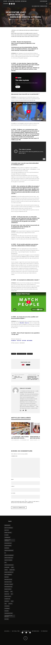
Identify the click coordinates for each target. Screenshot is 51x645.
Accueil (5, 1)
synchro (6, 610)
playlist (6, 591)
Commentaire (14, 456)
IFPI (5, 562)
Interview (30, 353)
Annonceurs (7, 525)
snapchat (7, 601)
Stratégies (17, 1)
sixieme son (7, 598)
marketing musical (9, 572)
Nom (12, 479)
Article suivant (32, 374)
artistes (7, 530)
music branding (8, 574)
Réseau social (8, 596)
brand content (8, 532)
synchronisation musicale (8, 616)
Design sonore (8, 545)
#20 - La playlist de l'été (17, 377)
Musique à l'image (9, 584)
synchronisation (8, 613)
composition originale (8, 540)
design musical (8, 543)
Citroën (13, 353)
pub (11, 591)
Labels (6, 569)
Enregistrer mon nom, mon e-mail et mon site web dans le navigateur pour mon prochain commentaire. (25, 502)
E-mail (13, 486)
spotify (10, 603)
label (12, 567)
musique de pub (8, 581)
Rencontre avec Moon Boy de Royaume (38, 437)
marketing (12, 569)
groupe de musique (21, 353)
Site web (13, 493)
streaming (7, 608)
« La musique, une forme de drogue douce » (20, 437)
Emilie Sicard (15, 19)
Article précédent (19, 374)
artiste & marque (8, 527)
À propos (5, 3)
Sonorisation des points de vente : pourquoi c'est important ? (33, 378)
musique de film (8, 579)
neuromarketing (8, 586)
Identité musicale (9, 557)
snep (12, 601)
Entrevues (23, 1)
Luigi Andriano (15, 440)
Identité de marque (9, 555)
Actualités (11, 1)
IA (5, 552)
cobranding (7, 537)
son (5, 603)
